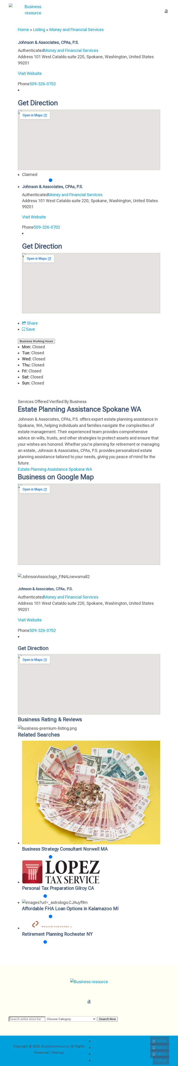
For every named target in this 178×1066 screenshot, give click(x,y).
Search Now (107, 1019)
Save (30, 329)
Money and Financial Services (76, 29)
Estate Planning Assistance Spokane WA (55, 469)
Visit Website (30, 73)
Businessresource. (55, 1046)
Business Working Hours (36, 341)
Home (23, 29)
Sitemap (57, 1052)
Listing (39, 29)
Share (32, 323)
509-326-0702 (42, 83)
